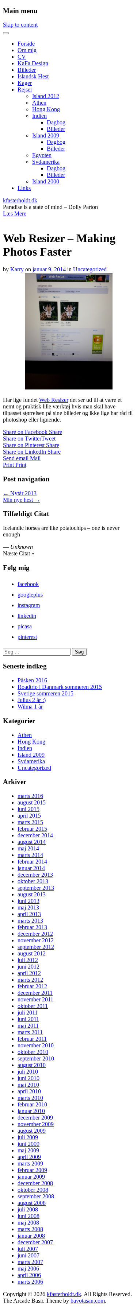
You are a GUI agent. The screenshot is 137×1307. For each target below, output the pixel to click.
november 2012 (36, 940)
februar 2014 (32, 861)
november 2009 (36, 1124)
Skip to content (20, 25)
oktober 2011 (33, 1006)
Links (24, 188)
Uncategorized (90, 269)
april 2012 (29, 973)
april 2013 (29, 914)
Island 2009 (45, 135)
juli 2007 (28, 1249)
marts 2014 (30, 855)
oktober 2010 (33, 1052)
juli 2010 (28, 1072)
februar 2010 (32, 1104)
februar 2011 (32, 1039)
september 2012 (36, 947)
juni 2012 (28, 966)
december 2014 (35, 835)
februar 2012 (32, 986)
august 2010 (32, 1065)
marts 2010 (30, 1098)
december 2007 (35, 1242)
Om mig (27, 50)
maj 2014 (28, 848)
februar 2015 (32, 829)
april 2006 (29, 1275)
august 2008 (32, 1203)
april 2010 (29, 1091)
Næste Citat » (18, 553)
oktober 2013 (33, 881)
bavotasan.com (88, 1301)
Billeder (27, 70)
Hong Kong (46, 109)
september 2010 (36, 1058)
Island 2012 (45, 96)
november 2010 (36, 1045)
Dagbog (56, 122)
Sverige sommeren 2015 (45, 693)
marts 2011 (30, 1032)
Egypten (42, 155)
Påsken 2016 (32, 680)
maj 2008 (28, 1222)
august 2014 (32, 842)
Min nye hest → (21, 500)
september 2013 (36, 888)
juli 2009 (28, 1137)
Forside (26, 43)
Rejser (25, 89)
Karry (17, 269)
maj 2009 (28, 1150)
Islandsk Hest (33, 76)
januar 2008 (31, 1236)
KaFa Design (33, 63)
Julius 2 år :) (32, 700)
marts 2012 (30, 980)
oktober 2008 (33, 1190)
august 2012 (32, 953)
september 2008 (36, 1196)
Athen (39, 103)
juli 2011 (28, 1012)
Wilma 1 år (30, 706)
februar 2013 (32, 927)
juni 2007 (28, 1255)
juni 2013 (28, 901)
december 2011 (35, 993)
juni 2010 (28, 1078)
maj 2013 (28, 907)
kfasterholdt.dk (20, 200)
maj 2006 (28, 1268)
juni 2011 (28, 1019)
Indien (39, 116)
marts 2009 (30, 1163)
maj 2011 (28, 1026)
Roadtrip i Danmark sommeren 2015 (60, 687)
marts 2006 (30, 1282)
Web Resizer (53, 400)
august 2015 (32, 802)
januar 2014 (31, 868)
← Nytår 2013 (20, 493)
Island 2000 (45, 181)
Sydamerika (46, 162)
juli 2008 (28, 1209)
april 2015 (29, 815)
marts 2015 (30, 822)
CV (22, 57)
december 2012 (35, 934)
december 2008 (35, 1183)
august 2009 (32, 1131)
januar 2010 (31, 1111)
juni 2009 (28, 1144)
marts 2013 (30, 921)
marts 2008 (30, 1229)
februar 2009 (32, 1170)
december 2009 (35, 1117)
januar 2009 (31, 1177)
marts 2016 (30, 796)
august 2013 (32, 894)
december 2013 (35, 875)
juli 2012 (28, 960)
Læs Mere (14, 213)
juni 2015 (28, 809)
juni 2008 (28, 1216)
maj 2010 (28, 1085)
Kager (25, 83)
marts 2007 (30, 1262)
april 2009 (29, 1157)
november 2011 (35, 999)
